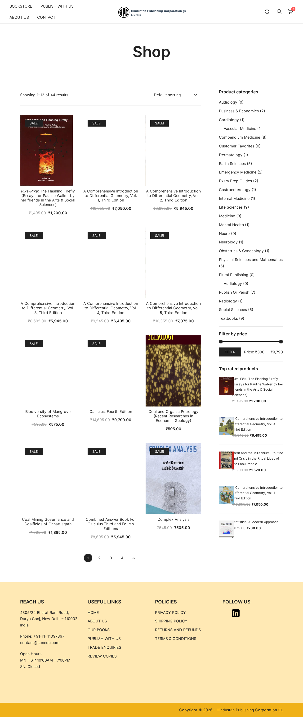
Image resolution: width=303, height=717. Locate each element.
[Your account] (279, 12)
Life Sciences (231, 207)
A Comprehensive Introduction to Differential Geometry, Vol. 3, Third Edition (48, 308)
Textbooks (228, 318)
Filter (230, 352)
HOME (93, 612)
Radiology (228, 301)
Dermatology (230, 154)
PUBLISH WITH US (57, 6)
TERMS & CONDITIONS (175, 638)
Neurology (228, 242)
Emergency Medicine (237, 172)
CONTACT (46, 17)
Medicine (227, 216)
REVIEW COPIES (102, 656)
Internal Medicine (234, 198)
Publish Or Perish (234, 292)
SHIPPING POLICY (171, 621)
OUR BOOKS (99, 629)
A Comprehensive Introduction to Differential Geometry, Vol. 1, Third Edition (110, 195)
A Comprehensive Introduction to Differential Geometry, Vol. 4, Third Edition (110, 308)
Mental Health (231, 224)
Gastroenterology (234, 189)
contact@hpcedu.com (39, 642)
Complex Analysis (173, 519)
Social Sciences (233, 309)
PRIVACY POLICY (170, 612)
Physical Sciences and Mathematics (251, 259)
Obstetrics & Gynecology (241, 250)
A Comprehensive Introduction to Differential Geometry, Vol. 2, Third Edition (173, 195)
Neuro (224, 233)
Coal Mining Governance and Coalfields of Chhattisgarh (48, 521)
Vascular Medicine (240, 128)
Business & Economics (239, 111)
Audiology (228, 102)
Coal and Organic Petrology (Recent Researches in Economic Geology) (173, 416)
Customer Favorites (236, 146)
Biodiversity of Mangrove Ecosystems (48, 413)
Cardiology (229, 119)
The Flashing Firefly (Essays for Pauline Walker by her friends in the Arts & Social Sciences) (48, 198)
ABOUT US (19, 17)
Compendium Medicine (239, 137)
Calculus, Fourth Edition (110, 411)
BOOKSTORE (20, 6)
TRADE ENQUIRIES (104, 647)
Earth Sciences (232, 163)
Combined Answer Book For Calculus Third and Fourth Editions (111, 524)
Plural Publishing (233, 274)
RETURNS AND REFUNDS (178, 629)
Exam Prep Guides (235, 180)
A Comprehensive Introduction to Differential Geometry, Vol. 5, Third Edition (173, 308)
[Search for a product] (267, 12)
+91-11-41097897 (48, 636)
